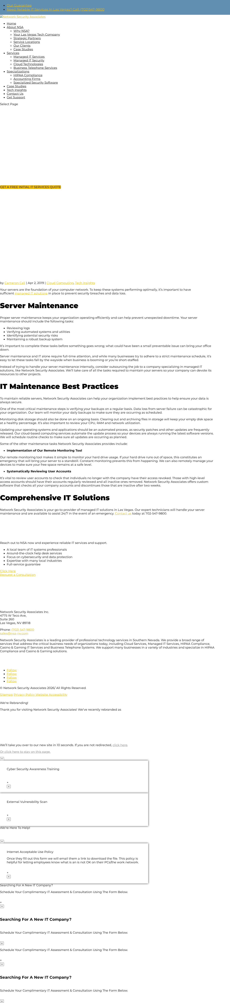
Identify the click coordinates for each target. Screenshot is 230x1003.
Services (13, 53)
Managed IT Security (28, 60)
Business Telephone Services (35, 68)
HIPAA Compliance (27, 75)
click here (120, 745)
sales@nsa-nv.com (14, 633)
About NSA (15, 27)
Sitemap (6, 695)
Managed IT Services (29, 57)
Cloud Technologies (28, 64)
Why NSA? (21, 31)
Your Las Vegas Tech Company (36, 34)
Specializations (18, 71)
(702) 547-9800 (22, 630)
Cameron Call (15, 283)
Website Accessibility (51, 695)
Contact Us (15, 94)
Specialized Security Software (35, 82)
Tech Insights (17, 90)
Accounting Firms (26, 79)
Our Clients (21, 46)
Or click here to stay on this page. (25, 752)
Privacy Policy (25, 695)
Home (11, 23)
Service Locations (26, 42)
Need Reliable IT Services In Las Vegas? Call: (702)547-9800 (55, 9)
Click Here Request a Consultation (18, 573)
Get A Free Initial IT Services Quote (30, 187)
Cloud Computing (60, 283)
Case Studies (23, 49)
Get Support (16, 97)
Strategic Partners (27, 38)
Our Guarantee (19, 5)
